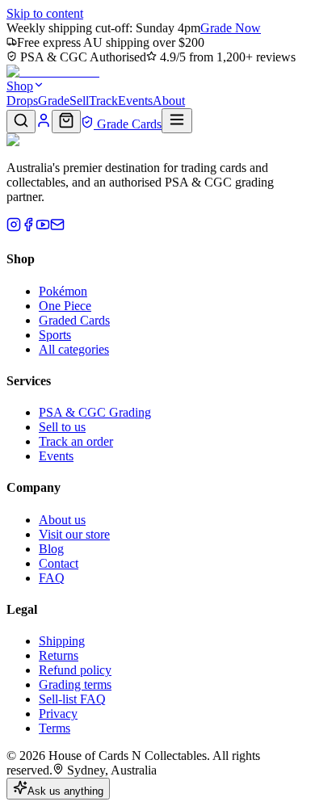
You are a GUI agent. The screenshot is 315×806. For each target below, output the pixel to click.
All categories (74, 349)
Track (103, 100)
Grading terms (75, 684)
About (169, 100)
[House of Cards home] (52, 71)
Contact (58, 563)
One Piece (65, 306)
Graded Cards (74, 320)
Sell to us (62, 427)
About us (62, 520)
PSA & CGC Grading (95, 412)
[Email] (57, 227)
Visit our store (74, 534)
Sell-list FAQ (72, 699)
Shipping (62, 641)
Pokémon (63, 291)
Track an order (76, 441)
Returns (58, 655)
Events (135, 100)
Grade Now (230, 28)
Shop (19, 86)
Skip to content (44, 13)
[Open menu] (177, 120)
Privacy (58, 713)
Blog (51, 549)
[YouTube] (43, 227)
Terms (54, 728)
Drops (22, 100)
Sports (55, 335)
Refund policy (75, 670)
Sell (79, 100)
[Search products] (21, 121)
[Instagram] (13, 227)
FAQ (52, 578)
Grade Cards (128, 124)
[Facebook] (28, 227)
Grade (53, 100)
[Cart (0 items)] (66, 121)
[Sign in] (44, 124)
